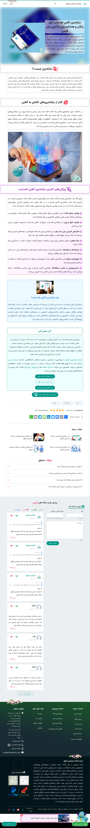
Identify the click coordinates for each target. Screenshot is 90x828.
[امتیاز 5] (52, 410)
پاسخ (14, 537)
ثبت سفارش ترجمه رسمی (45, 376)
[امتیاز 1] (63, 410)
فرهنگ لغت (66, 403)
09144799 (16, 749)
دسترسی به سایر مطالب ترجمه (46, 394)
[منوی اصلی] (55, 3)
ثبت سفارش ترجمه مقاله (45, 382)
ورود (11, 3)
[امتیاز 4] (54, 410)
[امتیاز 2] (60, 410)
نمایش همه (25, 693)
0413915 (16, 745)
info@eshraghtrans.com (12, 752)
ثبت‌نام (5, 3)
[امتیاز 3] (57, 410)
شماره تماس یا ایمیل (57, 511)
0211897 (16, 741)
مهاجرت (54, 403)
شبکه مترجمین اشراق (73, 3)
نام (82, 511)
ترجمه (77, 403)
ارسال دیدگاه (53, 543)
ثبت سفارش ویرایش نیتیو (45, 387)
